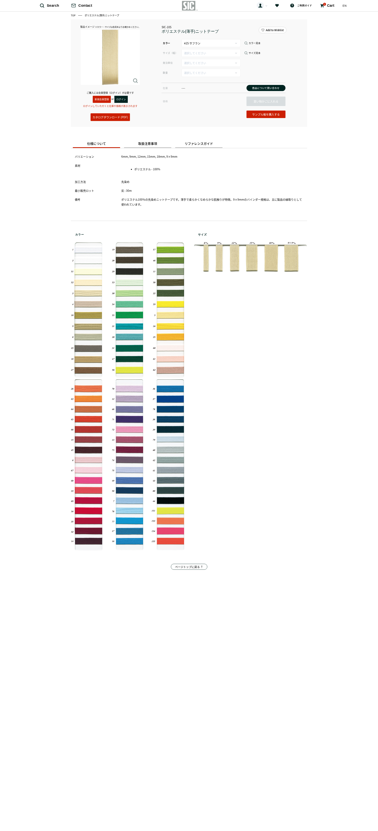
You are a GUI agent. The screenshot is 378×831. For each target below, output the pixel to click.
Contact (85, 5)
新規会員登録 (102, 99)
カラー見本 (254, 43)
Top (73, 15)
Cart (329, 5)
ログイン (121, 99)
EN (344, 5)
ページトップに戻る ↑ (189, 567)
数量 (165, 72)
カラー (166, 43)
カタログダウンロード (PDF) (110, 117)
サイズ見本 (254, 53)
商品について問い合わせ (266, 88)
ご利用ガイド (304, 5)
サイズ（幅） (170, 53)
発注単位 (168, 62)
